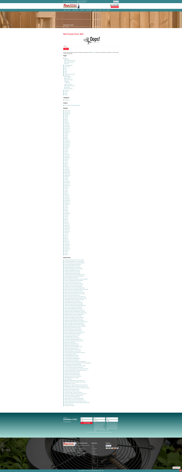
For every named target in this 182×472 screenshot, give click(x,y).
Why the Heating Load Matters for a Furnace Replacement (74, 261)
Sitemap (66, 94)
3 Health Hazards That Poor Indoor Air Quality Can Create (74, 398)
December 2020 (67, 170)
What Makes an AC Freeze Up (70, 405)
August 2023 (67, 132)
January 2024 (67, 125)
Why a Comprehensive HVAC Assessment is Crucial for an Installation (76, 279)
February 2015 (67, 241)
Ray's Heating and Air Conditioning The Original (72, 105)
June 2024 (66, 118)
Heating (67, 81)
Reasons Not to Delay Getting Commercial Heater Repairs (74, 276)
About (66, 58)
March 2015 (67, 240)
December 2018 (67, 198)
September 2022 (67, 145)
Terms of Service (108, 432)
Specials (67, 63)
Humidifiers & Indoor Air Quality (70, 74)
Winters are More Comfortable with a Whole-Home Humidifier (75, 293)
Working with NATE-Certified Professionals (72, 345)
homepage (94, 52)
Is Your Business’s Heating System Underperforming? (73, 307)
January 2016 (67, 225)
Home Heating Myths (68, 379)
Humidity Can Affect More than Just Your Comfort (73, 351)
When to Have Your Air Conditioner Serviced (72, 389)
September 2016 (67, 213)
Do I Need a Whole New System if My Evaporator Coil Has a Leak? (76, 370)
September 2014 (67, 248)
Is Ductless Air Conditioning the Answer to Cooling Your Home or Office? (76, 368)
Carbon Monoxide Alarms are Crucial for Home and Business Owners (76, 321)
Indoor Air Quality (69, 84)
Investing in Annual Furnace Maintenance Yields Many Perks (74, 310)
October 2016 (67, 212)
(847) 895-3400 (114, 5)
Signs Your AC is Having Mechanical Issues (72, 343)
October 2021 (67, 156)
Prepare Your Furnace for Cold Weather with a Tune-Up (74, 283)
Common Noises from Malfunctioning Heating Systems (74, 318)
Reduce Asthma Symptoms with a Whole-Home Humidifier (74, 260)
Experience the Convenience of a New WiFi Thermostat (74, 285)
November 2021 (67, 154)
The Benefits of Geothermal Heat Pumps (71, 348)
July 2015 (66, 234)
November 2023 (67, 128)
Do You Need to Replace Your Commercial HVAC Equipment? (75, 263)
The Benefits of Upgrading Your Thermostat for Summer (74, 268)
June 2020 (66, 179)
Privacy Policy (67, 90)
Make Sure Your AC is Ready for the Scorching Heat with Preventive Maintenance (78, 363)
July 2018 (66, 206)
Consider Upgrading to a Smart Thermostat (72, 355)
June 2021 (66, 162)
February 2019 (67, 195)
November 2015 (67, 228)
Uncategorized (67, 100)
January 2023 (67, 140)
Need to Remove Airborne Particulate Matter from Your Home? (75, 311)
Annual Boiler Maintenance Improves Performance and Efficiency (75, 326)
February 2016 (67, 223)
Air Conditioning (68, 76)
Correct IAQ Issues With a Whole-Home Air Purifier (73, 330)
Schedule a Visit (115, 7)
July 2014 (66, 251)
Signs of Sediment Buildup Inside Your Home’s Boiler (73, 308)
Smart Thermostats (69, 88)
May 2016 (66, 219)
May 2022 (66, 151)
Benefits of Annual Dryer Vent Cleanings (71, 277)
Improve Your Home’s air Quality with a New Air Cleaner (74, 290)
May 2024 (66, 119)
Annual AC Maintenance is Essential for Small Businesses (74, 314)
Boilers (69, 82)
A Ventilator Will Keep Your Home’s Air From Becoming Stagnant (75, 361)
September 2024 (67, 113)
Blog (65, 68)
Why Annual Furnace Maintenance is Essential (72, 270)
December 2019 (67, 181)
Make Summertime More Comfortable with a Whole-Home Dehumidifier (76, 289)
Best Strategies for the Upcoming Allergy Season (73, 364)
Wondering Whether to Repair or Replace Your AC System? (74, 299)
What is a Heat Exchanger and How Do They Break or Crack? (74, 380)
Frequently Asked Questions (71, 60)
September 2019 (67, 185)
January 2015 (67, 243)
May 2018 (66, 209)
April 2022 (66, 153)
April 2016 (66, 220)
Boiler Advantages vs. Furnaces (70, 383)
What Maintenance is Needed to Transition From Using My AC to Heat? (76, 386)
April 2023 (66, 138)
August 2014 (67, 250)
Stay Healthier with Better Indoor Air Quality (72, 377)
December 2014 (67, 244)
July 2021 (66, 160)
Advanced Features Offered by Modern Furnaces (73, 327)
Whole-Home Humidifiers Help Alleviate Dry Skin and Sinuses (75, 324)
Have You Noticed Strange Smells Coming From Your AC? (74, 340)
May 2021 (66, 163)
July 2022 (66, 148)
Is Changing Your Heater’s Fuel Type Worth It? (72, 338)
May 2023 (66, 137)
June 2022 (66, 150)
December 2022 (67, 141)
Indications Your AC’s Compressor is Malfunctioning (73, 315)
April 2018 (66, 210)
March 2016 (67, 222)
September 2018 (67, 203)
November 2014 (67, 245)
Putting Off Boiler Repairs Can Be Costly (71, 336)
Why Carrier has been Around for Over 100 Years (73, 349)
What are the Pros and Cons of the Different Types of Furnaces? (75, 382)
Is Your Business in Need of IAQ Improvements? (73, 301)
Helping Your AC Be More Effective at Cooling (72, 371)
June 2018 (66, 207)
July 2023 (66, 134)
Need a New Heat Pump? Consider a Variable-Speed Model (74, 288)
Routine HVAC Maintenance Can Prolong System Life (73, 329)
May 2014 (66, 254)
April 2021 (66, 165)
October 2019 (67, 184)
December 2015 (67, 226)
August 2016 (67, 215)
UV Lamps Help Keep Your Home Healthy (71, 357)
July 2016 (66, 216)
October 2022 (67, 144)
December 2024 (67, 110)
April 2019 (66, 193)
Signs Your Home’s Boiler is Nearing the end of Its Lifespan (74, 292)
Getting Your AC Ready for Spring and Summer (72, 373)
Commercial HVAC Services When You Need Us (72, 374)
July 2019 (66, 188)
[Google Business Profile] (118, 1)
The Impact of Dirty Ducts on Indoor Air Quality (72, 271)
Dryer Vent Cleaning (69, 79)
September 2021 (67, 157)
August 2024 (67, 115)
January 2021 (67, 169)
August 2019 (67, 187)
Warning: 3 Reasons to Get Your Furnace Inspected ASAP (74, 399)
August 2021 (67, 159)
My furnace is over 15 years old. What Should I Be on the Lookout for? (76, 385)
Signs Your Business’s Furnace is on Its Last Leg (73, 282)
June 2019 (66, 190)
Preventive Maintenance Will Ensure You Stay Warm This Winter (75, 365)
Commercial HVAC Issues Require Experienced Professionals (75, 352)
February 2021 (67, 168)
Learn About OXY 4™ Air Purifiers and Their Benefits (73, 286)
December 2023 (67, 126)
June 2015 (66, 235)
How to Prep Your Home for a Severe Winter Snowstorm (74, 395)
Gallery (66, 71)
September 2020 (67, 175)
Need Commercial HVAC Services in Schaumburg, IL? (73, 333)
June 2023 (66, 135)
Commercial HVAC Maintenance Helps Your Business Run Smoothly (76, 298)
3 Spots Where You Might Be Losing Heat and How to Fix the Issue (76, 393)
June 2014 (66, 253)
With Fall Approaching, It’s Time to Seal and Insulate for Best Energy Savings (77, 402)
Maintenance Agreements (70, 85)
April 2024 (66, 120)
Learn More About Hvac (70, 62)
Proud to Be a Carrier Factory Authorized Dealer (72, 358)
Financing (67, 59)
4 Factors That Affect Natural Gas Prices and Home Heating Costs (75, 401)
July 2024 (66, 116)
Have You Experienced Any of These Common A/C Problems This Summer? (77, 388)
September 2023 (67, 131)
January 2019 (67, 197)
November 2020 (67, 172)
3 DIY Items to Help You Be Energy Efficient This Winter (74, 367)
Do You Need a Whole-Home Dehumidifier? (72, 360)
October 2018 (67, 201)
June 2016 (66, 218)
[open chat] (180, 470)
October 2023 (67, 129)
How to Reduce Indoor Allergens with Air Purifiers (73, 264)
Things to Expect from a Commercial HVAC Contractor (73, 346)
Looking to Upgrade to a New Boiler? (71, 354)
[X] (116, 1)
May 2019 (66, 191)
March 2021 (67, 166)
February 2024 (67, 123)
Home (66, 72)
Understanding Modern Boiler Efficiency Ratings (72, 273)
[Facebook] (114, 1)
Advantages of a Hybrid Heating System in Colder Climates (74, 320)
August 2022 (67, 147)
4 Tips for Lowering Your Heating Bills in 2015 (72, 396)
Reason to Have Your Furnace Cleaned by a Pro (72, 295)
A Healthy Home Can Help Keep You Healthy (72, 390)
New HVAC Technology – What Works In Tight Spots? (73, 392)
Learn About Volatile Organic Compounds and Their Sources (74, 317)
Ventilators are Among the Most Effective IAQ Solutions (74, 304)
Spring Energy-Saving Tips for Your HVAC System (73, 267)
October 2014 (67, 247)
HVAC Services (67, 75)
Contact (66, 69)
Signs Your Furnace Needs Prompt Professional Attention (74, 323)
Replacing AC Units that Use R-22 (70, 342)
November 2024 (67, 112)
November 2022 (67, 143)
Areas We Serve (67, 66)
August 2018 (67, 204)
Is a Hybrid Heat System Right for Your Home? (72, 335)
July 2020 (66, 178)
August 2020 (67, 176)
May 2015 (66, 237)
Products (66, 91)
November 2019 (67, 182)
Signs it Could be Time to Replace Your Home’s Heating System (75, 296)
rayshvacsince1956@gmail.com (82, 0)
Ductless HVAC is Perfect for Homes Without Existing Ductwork (75, 305)
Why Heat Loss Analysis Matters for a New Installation (74, 280)
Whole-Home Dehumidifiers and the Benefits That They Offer (75, 332)
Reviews (66, 93)
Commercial (68, 78)
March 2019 (67, 194)
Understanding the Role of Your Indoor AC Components (74, 302)
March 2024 (67, 122)
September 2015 (67, 231)
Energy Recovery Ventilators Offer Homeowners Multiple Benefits (75, 313)
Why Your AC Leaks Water (69, 404)
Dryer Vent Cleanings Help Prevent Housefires (72, 265)
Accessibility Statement (68, 65)
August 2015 (67, 232)
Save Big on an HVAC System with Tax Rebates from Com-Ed (75, 274)
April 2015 (66, 238)
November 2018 (67, 200)
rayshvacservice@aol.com (82, 2)
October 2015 (67, 229)
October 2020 (67, 173)
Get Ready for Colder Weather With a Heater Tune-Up (73, 339)
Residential (68, 87)
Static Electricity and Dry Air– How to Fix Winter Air (73, 376)
